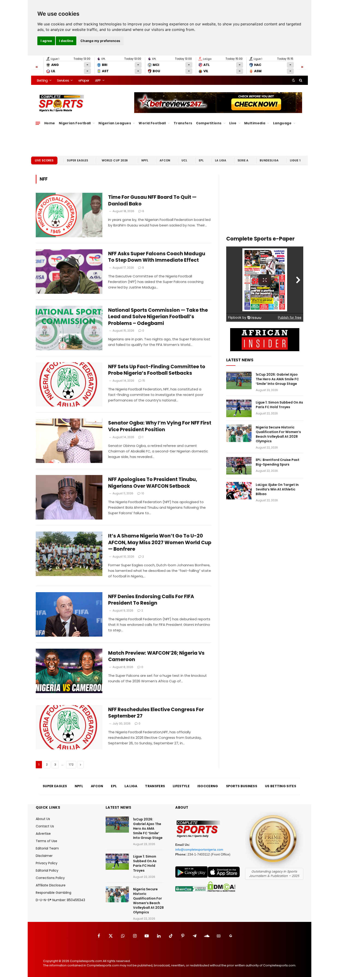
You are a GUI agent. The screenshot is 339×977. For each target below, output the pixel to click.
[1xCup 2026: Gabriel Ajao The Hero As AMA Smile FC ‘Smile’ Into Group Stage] (239, 380)
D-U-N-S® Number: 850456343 (60, 900)
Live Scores (44, 160)
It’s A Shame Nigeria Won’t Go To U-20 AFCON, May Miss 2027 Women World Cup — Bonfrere (159, 542)
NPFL (145, 160)
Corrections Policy (50, 878)
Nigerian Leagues (114, 123)
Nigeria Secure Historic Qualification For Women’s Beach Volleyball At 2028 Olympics (278, 434)
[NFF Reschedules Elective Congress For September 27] (69, 727)
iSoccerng (207, 786)
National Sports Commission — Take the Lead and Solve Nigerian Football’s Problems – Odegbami (158, 317)
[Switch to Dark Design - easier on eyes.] (293, 80)
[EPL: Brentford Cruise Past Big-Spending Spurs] (239, 466)
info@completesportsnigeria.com (199, 849)
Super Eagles (77, 160)
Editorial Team (47, 848)
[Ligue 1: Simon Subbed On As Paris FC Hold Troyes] (239, 408)
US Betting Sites (280, 786)
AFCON (165, 160)
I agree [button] (46, 41)
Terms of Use (46, 841)
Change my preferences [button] (100, 41)
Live (233, 123)
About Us (43, 819)
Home (49, 123)
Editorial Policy (47, 870)
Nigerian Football (75, 123)
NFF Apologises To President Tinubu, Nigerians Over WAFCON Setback (152, 482)
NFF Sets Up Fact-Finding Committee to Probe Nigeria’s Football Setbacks (156, 370)
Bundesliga (269, 160)
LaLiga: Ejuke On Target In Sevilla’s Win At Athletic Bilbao (277, 489)
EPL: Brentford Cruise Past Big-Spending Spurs (277, 462)
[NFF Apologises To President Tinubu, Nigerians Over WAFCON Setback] (69, 497)
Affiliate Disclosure (50, 885)
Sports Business (241, 786)
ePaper (83, 80)
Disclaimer (44, 855)
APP (98, 80)
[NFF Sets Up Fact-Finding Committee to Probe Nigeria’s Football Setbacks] (69, 384)
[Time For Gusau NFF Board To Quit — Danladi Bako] (69, 215)
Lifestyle (181, 786)
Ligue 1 (295, 160)
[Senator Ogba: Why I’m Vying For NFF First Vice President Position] (69, 441)
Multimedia (254, 123)
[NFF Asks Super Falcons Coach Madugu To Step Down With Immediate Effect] (69, 271)
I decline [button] (66, 41)
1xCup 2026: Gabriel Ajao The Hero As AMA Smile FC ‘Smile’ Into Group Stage (277, 379)
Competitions (209, 123)
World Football (152, 123)
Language (282, 123)
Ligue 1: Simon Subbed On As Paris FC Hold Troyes (279, 404)
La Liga (220, 160)
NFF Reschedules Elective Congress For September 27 (156, 712)
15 (143, 381)
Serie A (243, 160)
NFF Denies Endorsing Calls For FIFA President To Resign (151, 599)
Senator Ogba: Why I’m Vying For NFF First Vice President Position (159, 426)
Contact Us (45, 826)
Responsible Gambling (53, 892)
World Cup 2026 (115, 160)
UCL (184, 160)
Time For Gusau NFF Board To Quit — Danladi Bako (152, 200)
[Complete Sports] (61, 103)
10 (142, 493)
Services (63, 80)
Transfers (183, 123)
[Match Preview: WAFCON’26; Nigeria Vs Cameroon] (69, 671)
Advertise (43, 833)
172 (71, 764)
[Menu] (38, 123)
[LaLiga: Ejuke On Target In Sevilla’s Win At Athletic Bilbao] (239, 490)
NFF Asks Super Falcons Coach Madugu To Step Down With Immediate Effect (156, 257)
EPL (201, 160)
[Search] (300, 80)
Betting (42, 80)
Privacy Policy (46, 863)
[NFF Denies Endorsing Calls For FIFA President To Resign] (69, 614)
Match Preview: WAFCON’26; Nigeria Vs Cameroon (156, 656)
